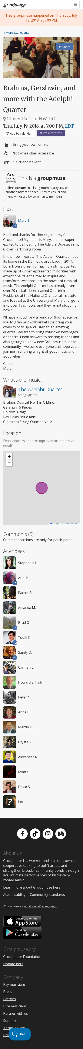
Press (7, 991)
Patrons (9, 999)
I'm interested (52, 133)
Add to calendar (20, 133)
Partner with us (15, 1013)
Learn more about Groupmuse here (31, 887)
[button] (9, 456)
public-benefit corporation (40, 906)
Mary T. (24, 220)
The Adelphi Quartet (40, 389)
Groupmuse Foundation (22, 956)
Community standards (47, 894)
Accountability (14, 894)
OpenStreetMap (73, 523)
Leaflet (54, 523)
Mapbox (62, 523)
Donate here (13, 964)
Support (9, 1020)
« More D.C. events (16, 33)
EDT (69, 126)
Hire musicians (15, 1006)
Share (66, 47)
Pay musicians (14, 984)
